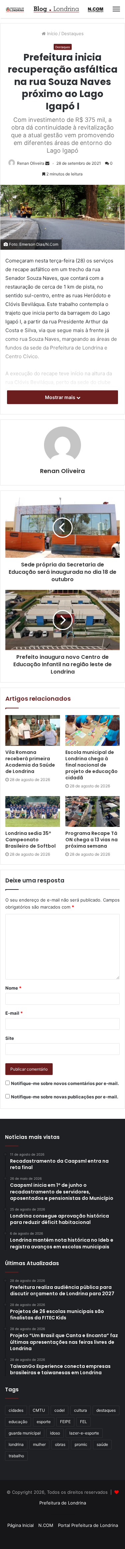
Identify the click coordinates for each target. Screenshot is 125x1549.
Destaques (72, 33)
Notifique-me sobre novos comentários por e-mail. (65, 1083)
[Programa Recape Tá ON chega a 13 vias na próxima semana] (92, 811)
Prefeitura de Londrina (62, 1502)
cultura (80, 1410)
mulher (39, 1444)
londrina (16, 1444)
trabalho (16, 1455)
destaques (106, 1410)
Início (52, 33)
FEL (83, 1421)
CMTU (39, 1410)
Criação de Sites (62, 1537)
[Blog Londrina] (55, 9)
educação (18, 1421)
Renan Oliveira (30, 163)
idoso (55, 1433)
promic (81, 1444)
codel (59, 1410)
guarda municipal (25, 1433)
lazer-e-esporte (84, 1433)
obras (60, 1444)
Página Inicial (20, 1525)
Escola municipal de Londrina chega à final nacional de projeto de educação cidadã (91, 765)
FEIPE (65, 1421)
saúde (102, 1444)
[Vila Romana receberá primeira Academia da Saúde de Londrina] (32, 730)
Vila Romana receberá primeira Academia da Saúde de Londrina (30, 762)
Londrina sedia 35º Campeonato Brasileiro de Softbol (30, 839)
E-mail (14, 1013)
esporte (44, 1421)
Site (9, 1038)
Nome (13, 988)
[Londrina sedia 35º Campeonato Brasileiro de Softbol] (32, 811)
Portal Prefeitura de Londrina (88, 1525)
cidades (16, 1410)
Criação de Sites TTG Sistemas (62, 1515)
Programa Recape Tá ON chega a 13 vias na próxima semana (91, 839)
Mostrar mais (60, 397)
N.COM (45, 1525)
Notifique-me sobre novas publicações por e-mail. (64, 1096)
